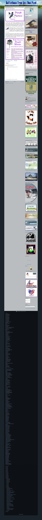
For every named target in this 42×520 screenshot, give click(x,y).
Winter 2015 (6, 456)
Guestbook (18, 5)
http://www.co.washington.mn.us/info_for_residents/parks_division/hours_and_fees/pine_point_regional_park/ (31, 170)
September (8, 481)
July (7, 483)
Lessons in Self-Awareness (8, 377)
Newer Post (7, 81)
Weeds (6, 448)
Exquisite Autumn (7, 350)
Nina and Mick (6, 393)
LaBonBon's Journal (7, 373)
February (8, 487)
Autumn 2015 (6, 318)
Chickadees (6, 334)
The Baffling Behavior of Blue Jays (10, 508)
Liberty (6, 378)
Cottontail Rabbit (7, 339)
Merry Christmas (7, 382)
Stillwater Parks (7, 425)
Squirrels (6, 421)
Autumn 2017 (6, 320)
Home (6, 5)
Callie (6, 330)
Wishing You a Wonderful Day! (10, 500)
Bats (5, 324)
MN (5, 385)
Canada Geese (7, 331)
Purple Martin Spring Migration (10, 501)
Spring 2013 (6, 416)
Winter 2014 (6, 455)
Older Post (22, 81)
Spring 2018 (6, 420)
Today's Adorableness (7, 441)
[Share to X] (15, 60)
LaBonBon (9, 60)
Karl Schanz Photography (8, 370)
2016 (6, 474)
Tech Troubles (6, 433)
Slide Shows (9, 5)
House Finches (7, 365)
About (12, 5)
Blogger (22, 514)
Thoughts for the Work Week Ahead (9, 439)
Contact (15, 5)
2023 (6, 468)
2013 (6, 477)
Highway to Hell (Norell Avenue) (8, 363)
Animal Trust (6, 316)
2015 (6, 475)
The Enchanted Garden (7, 435)
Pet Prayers (6, 397)
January (7, 510)
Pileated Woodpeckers (7, 398)
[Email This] (14, 60)
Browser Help (22, 5)
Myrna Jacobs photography (8, 390)
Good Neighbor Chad (7, 359)
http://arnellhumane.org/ (30, 242)
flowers (6, 355)
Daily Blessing (6, 343)
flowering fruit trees (7, 354)
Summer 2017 (6, 429)
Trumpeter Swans (7, 443)
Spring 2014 (6, 417)
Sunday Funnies (7, 431)
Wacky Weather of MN (7, 447)
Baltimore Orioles (7, 323)
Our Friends (30, 5)
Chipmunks (6, 335)
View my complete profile (27, 102)
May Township (6, 381)
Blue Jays (6, 326)
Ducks (6, 347)
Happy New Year (7, 361)
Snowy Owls (6, 412)
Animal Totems (6, 315)
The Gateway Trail (7, 436)
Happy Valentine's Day (9, 503)
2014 (6, 476)
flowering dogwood (7, 353)
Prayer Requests (7, 401)
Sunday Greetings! (8, 493)
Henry (6, 362)
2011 (6, 511)
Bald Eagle (6, 322)
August (7, 482)
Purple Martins (8, 61)
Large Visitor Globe (29, 264)
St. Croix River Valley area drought (9, 423)
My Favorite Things (7, 389)
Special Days (6, 413)
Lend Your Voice (26, 5)
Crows (6, 342)
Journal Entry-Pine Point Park (10, 495)
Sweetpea (6, 432)
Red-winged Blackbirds (7, 405)
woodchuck (6, 462)
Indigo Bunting (6, 366)
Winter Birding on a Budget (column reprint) (11, 494)
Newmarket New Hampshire (8, 392)
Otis (5, 394)
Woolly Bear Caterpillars (7, 463)
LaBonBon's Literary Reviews (8, 374)
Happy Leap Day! (8, 489)
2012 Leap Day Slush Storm (9, 488)
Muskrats (6, 388)
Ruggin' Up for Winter (7, 408)
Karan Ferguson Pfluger (7, 369)
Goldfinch (6, 358)
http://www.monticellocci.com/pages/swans (31, 225)
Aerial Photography (7, 314)
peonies (6, 396)
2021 (6, 470)
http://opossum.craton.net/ (31, 254)
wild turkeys (6, 451)
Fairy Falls (6, 351)
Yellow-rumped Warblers (7, 464)
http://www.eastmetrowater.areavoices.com (30, 211)
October (7, 480)
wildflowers (6, 452)
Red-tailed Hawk (7, 404)
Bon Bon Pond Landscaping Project (9, 327)
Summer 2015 (6, 428)
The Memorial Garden (7, 437)
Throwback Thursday (7, 440)
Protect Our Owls (8, 502)
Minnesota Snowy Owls (9, 496)
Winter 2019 (6, 459)
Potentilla (6, 400)
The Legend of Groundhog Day (10, 509)
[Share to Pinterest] (16, 60)
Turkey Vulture (6, 444)
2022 (6, 469)
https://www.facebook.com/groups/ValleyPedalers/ (31, 146)
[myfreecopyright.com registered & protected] (21, 311)
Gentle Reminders (7, 357)
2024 (6, 467)
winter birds (6, 460)
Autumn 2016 (6, 319)
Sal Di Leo (6, 409)
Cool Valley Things (7, 338)
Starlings (6, 424)
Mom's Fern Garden (7, 386)
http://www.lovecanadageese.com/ (30, 230)
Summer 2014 (6, 427)
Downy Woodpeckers (7, 346)
